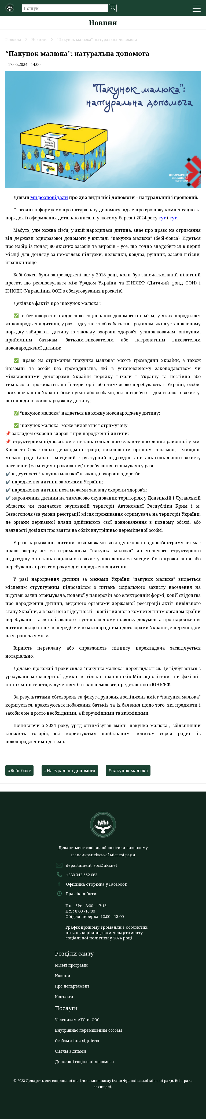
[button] (197, 9)
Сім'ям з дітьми (70, 1051)
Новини (62, 975)
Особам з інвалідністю (77, 1040)
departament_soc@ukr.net (91, 865)
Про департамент (72, 986)
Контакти (64, 996)
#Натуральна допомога (69, 771)
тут (162, 218)
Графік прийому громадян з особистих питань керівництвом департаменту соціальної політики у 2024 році (106, 932)
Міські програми (71, 965)
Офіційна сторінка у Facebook (96, 884)
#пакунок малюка (128, 771)
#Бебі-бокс (19, 771)
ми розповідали (49, 197)
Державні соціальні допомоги (84, 1061)
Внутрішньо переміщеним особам (88, 1030)
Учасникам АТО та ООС (77, 1019)
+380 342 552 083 (81, 874)
